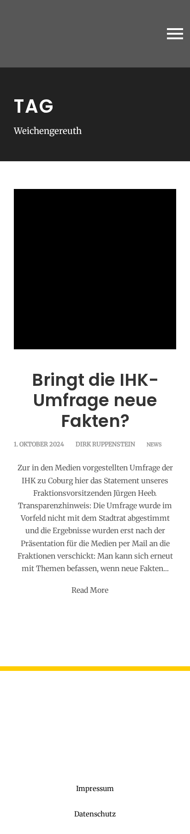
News (154, 444)
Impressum (95, 788)
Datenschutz (95, 814)
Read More (89, 590)
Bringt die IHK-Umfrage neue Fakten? (95, 400)
